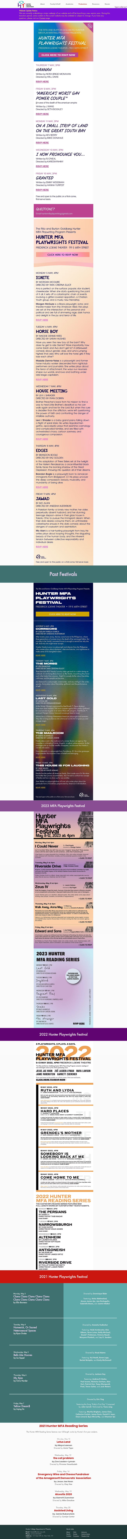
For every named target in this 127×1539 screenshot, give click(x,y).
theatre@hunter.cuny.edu (37, 1532)
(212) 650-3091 (36, 1534)
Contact (42, 18)
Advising (84, 1532)
